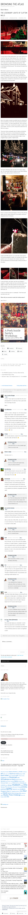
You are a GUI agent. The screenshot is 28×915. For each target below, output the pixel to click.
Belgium (21, 773)
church (7, 777)
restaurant (14, 789)
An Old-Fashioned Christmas (6, 385)
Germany (3, 781)
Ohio (25, 17)
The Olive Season (4, 856)
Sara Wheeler (4, 881)
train (9, 365)
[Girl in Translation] (25, 892)
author (6, 773)
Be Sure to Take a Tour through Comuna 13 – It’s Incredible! (14, 376)
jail (17, 783)
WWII (8, 796)
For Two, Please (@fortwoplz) (11, 619)
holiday (20, 364)
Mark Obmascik (4, 847)
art (2, 773)
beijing (17, 774)
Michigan (10, 785)
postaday (24, 787)
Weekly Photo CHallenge (12, 795)
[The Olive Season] (25, 857)
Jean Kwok (4, 892)
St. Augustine (13, 791)
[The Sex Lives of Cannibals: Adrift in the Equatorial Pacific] (25, 869)
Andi (6, 537)
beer (14, 774)
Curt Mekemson (8, 409)
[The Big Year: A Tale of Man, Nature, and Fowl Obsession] (25, 845)
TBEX (21, 791)
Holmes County (21, 781)
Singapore (4, 791)
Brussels (10, 775)
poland (16, 787)
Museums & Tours (5, 661)
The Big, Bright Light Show (22, 385)
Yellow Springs (17, 365)
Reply (6, 396)
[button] (5, 273)
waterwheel (12, 365)
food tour (17, 779)
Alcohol (15, 771)
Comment (22, 652)
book (24, 773)
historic (16, 364)
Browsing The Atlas (12, 4)
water (2, 795)
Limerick (3, 785)
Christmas (5, 364)
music (21, 785)
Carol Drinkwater (5, 857)
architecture (25, 771)
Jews (19, 783)
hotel (7, 783)
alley (18, 771)
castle (16, 775)
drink (10, 779)
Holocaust (3, 783)
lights (23, 364)
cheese (23, 775)
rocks (18, 789)
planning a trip (11, 787)
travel (5, 793)
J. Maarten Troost (5, 871)
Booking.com (3, 726)
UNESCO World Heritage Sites (14, 793)
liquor (6, 785)
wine (5, 796)
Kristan (6, 434)
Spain (8, 791)
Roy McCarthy (8, 469)
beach (11, 774)
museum (16, 784)
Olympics (3, 787)
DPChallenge (5, 779)
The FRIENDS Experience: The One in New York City (13, 372)
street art (17, 791)
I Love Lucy (10, 783)
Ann (5, 565)
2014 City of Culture (4, 771)
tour (25, 790)
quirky (9, 788)
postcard (3, 789)
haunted (12, 781)
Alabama (11, 771)
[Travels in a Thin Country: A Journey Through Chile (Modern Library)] (25, 881)
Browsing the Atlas (13, 17)
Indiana (14, 783)
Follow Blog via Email (6, 732)
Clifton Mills (9, 364)
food (13, 779)
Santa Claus (5, 365)
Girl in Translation (4, 891)
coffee (18, 777)
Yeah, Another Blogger (10, 395)
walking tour (24, 793)
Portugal (19, 787)
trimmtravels (7, 478)
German (20, 779)
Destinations (21, 17)
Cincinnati (13, 777)
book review (4, 775)
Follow (3, 742)
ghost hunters (8, 781)
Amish (20, 771)
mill (25, 364)
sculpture (22, 789)
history (16, 781)
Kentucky (22, 783)
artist (4, 773)
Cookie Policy (4, 909)
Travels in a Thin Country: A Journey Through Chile (11, 880)
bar (8, 773)
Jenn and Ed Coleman (9, 508)
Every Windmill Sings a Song (8, 374)
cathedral (20, 775)
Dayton (13, 364)
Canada (13, 775)
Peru (6, 787)
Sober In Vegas (8, 451)
